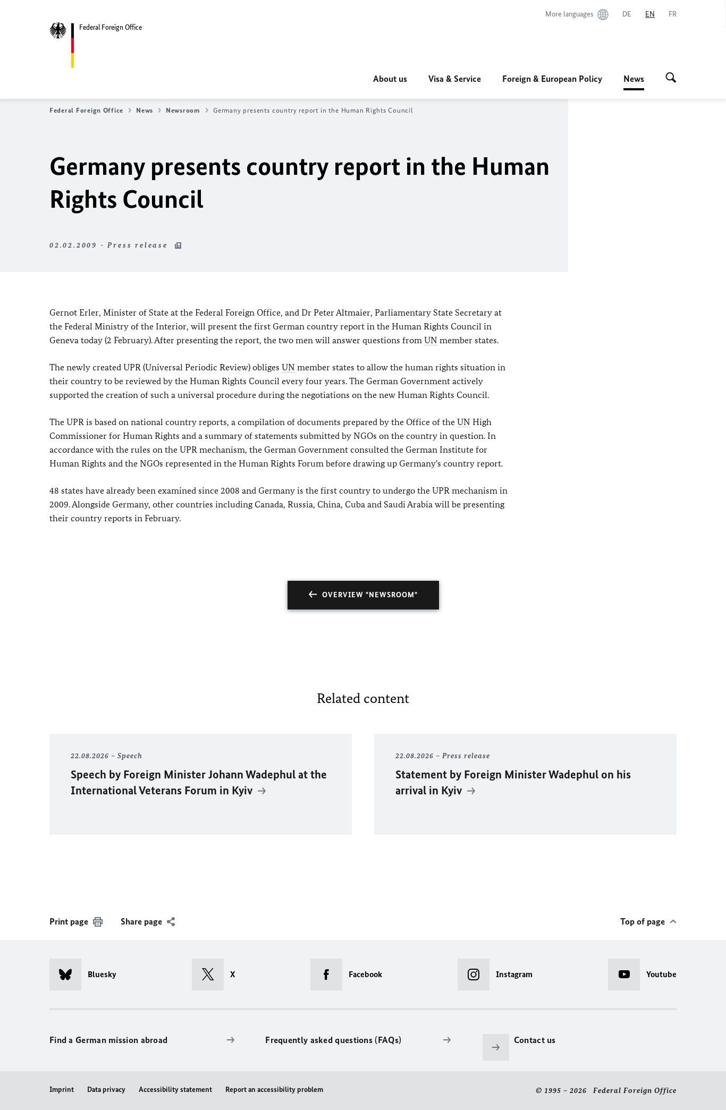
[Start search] (671, 78)
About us (390, 78)
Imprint (61, 1089)
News (633, 81)
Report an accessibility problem (274, 1089)
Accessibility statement (175, 1089)
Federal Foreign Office (86, 110)
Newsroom (183, 110)
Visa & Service (454, 78)
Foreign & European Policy (552, 78)
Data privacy (106, 1089)
